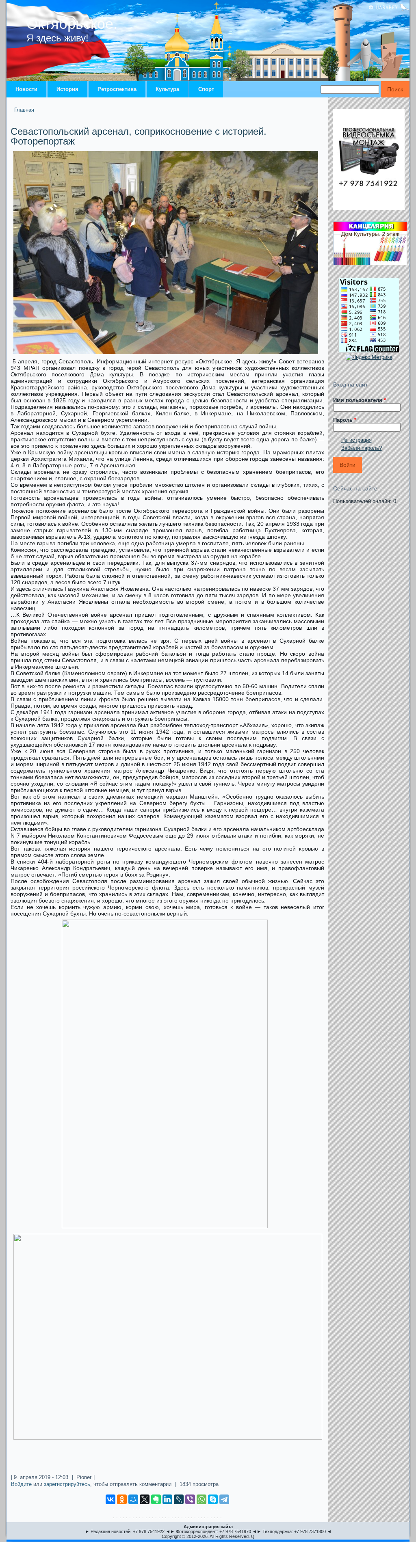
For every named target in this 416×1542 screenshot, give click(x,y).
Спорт (206, 89)
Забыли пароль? (361, 448)
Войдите (21, 1484)
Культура (167, 89)
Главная (24, 110)
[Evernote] (156, 1499)
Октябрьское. (71, 23)
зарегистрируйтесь (67, 1484)
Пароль (344, 420)
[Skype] (213, 1499)
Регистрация (356, 440)
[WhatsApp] (201, 1499)
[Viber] (190, 1499)
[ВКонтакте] (110, 1499)
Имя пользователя (359, 400)
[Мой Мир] (133, 1499)
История (67, 89)
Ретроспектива (117, 89)
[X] (145, 1499)
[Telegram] (224, 1499)
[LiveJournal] (179, 1499)
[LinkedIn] (167, 1499)
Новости (26, 89)
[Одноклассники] (122, 1499)
